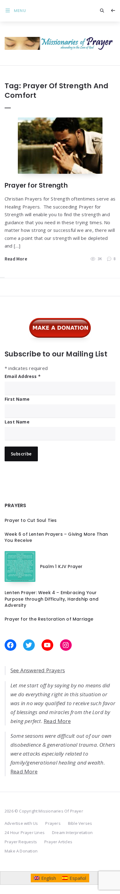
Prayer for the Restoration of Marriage (49, 619)
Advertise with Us (21, 823)
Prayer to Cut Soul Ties (31, 520)
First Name (17, 399)
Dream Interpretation (72, 832)
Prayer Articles (58, 841)
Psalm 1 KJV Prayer (61, 566)
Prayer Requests (21, 841)
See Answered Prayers (37, 670)
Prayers (52, 823)
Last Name (17, 422)
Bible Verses (80, 823)
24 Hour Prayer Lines (25, 832)
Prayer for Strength (36, 185)
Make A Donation (21, 851)
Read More (16, 259)
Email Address (23, 376)
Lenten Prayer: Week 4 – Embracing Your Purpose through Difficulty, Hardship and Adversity (51, 599)
